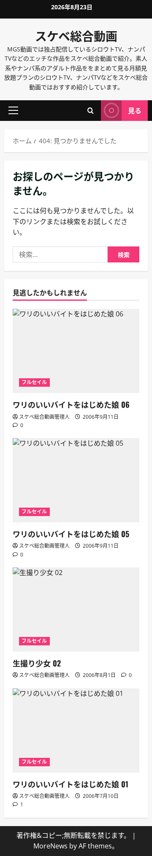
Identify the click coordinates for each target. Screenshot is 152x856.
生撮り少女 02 (37, 663)
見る (134, 110)
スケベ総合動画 (76, 35)
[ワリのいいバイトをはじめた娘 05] (76, 480)
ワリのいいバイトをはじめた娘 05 (71, 533)
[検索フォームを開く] (90, 110)
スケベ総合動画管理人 (44, 416)
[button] (13, 110)
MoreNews (50, 846)
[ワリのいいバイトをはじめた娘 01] (76, 730)
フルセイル (34, 382)
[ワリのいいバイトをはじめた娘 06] (76, 351)
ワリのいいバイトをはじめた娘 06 (71, 404)
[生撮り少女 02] (76, 609)
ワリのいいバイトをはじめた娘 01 (70, 783)
